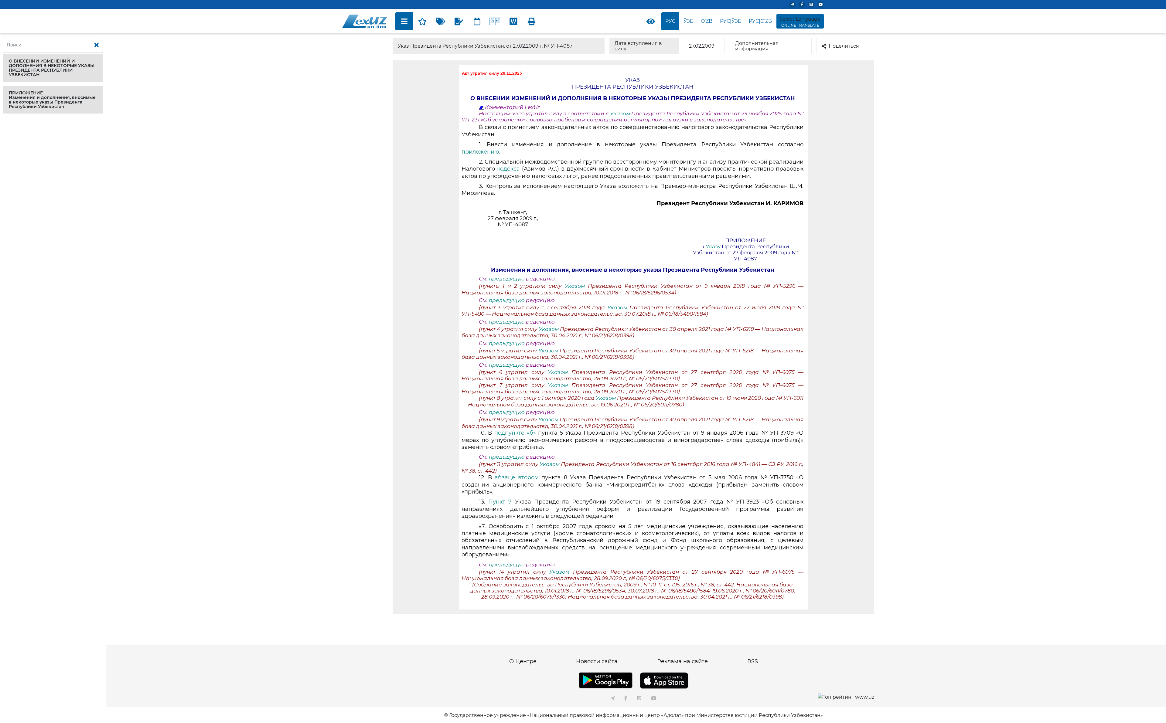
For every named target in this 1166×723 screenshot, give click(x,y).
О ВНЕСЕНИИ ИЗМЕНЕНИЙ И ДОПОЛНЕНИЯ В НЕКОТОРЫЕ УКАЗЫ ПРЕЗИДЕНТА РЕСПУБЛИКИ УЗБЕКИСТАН (51, 67)
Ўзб (689, 21)
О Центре (523, 661)
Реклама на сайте (682, 661)
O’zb (706, 21)
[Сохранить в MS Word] (513, 21)
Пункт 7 (500, 501)
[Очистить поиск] (96, 45)
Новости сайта (597, 661)
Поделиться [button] (844, 46)
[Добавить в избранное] (422, 21)
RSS (752, 661)
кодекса (508, 168)
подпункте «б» (515, 432)
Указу (713, 246)
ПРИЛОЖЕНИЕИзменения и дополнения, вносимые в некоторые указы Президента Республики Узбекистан (52, 99)
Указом (620, 113)
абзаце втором (516, 477)
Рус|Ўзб (731, 21)
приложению (480, 151)
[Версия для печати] (532, 21)
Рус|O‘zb (760, 21)
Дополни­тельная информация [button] (757, 46)
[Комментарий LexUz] (459, 21)
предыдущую (507, 279)
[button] (53, 68)
